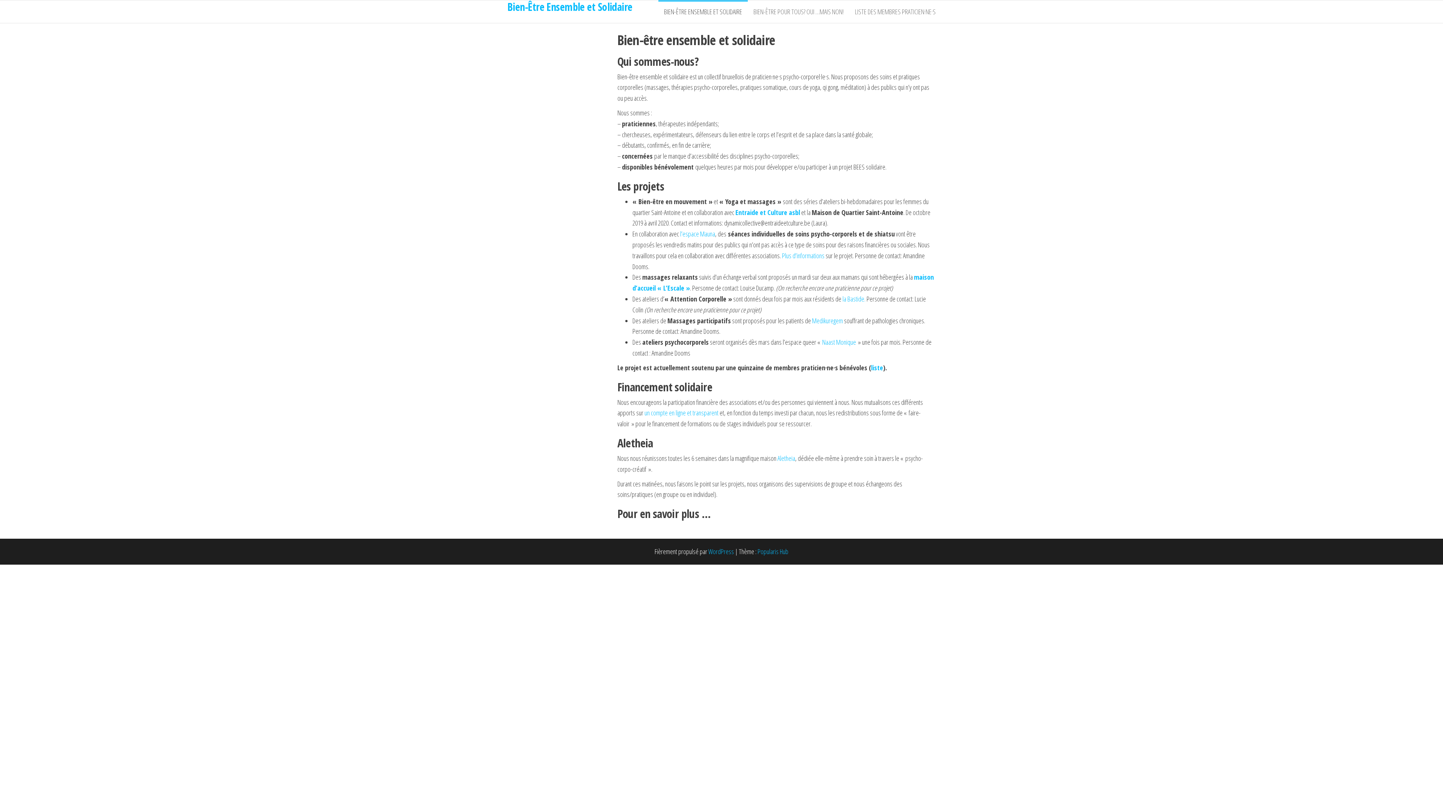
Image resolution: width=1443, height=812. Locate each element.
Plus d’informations (804, 255)
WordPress (721, 551)
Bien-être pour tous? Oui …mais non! (798, 11)
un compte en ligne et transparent (681, 412)
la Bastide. (854, 298)
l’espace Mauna (697, 233)
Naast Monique (839, 342)
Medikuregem (827, 320)
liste (877, 367)
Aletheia (786, 458)
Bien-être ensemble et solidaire (703, 11)
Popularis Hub (773, 551)
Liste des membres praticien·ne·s (895, 11)
